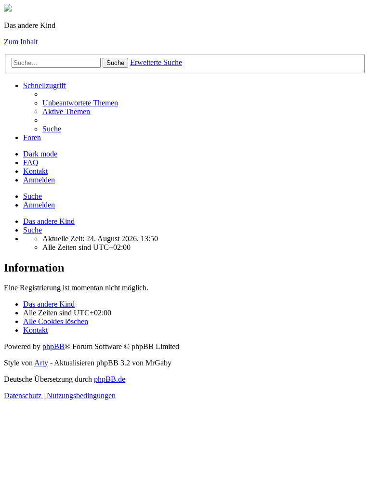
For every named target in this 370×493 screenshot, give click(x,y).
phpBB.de (109, 379)
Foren (32, 137)
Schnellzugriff (44, 85)
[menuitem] (80, 103)
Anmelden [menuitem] (39, 180)
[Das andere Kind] (8, 9)
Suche (115, 62)
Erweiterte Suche (156, 62)
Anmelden (39, 205)
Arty (41, 363)
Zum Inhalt (21, 42)
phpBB (53, 346)
